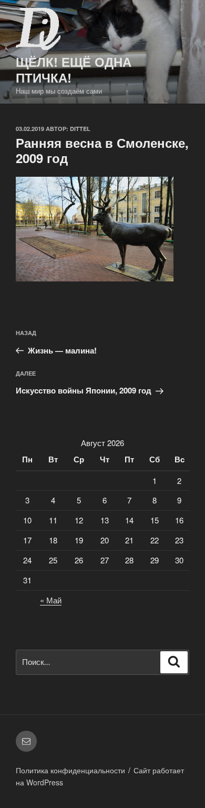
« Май (51, 599)
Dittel (80, 129)
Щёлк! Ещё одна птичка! (73, 69)
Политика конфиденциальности (70, 770)
